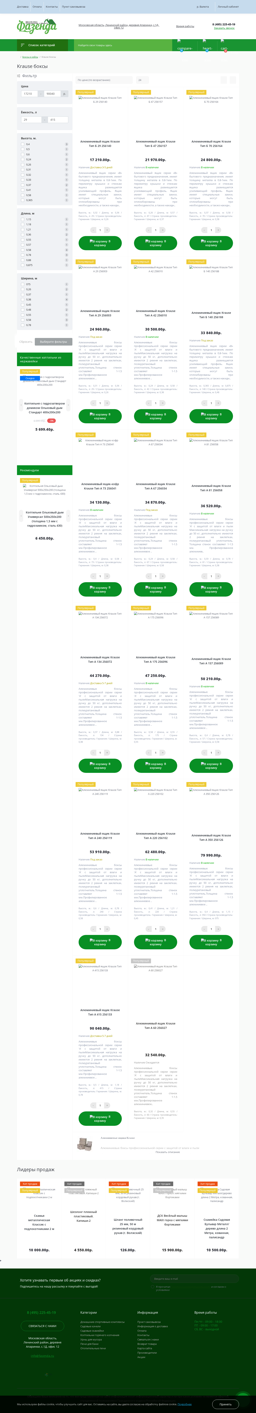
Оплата (37, 6)
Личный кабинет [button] (228, 6)
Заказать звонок (224, 28)
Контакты (52, 6)
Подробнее (185, 1404)
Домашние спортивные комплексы (102, 1322)
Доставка (22, 6)
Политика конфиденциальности (191, 1286)
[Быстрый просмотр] (61, 372)
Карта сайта (144, 1348)
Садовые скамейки (92, 1330)
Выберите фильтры (53, 342)
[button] (118, 26)
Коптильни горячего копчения (99, 1335)
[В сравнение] (65, 372)
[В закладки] (69, 372)
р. (203, 6)
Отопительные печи (93, 1348)
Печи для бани (89, 1344)
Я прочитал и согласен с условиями (191, 1288)
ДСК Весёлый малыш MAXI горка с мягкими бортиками (172, 1220)
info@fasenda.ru (42, 1356)
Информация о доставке (152, 1326)
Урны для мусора (91, 1339)
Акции (141, 1357)
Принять (226, 1404)
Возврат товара (147, 1344)
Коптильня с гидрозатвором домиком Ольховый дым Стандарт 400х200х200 (44, 408)
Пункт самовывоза (73, 6)
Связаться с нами (42, 1326)
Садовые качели (90, 1326)
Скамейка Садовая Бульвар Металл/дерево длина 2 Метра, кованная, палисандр (217, 1228)
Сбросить (25, 342)
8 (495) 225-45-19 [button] (41, 1312)
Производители (147, 1352)
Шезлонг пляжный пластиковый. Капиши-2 (83, 1216)
